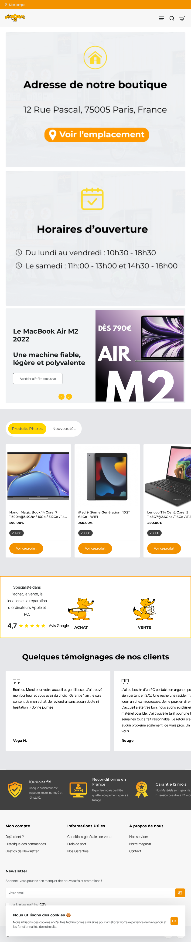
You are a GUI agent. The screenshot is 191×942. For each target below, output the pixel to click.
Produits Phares (27, 428)
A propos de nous (146, 826)
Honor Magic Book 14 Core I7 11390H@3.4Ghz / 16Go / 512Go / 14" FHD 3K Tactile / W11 (37, 514)
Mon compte (18, 826)
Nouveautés (63, 428)
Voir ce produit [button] (26, 548)
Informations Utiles (86, 826)
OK (174, 921)
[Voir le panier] (182, 18)
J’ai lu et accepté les (28, 904)
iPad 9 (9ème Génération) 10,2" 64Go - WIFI (104, 514)
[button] (61, 397)
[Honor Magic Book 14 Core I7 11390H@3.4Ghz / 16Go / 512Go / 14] (38, 476)
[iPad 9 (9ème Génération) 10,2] (107, 476)
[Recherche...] (172, 18)
